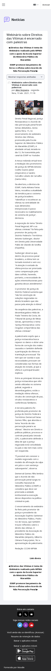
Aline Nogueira (22, 90)
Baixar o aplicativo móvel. (25, 640)
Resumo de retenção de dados (25, 636)
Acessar (46, 4)
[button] (36, 4)
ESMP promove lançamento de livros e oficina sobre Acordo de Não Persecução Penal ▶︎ (25, 67)
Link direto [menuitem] (35, 558)
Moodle (20, 667)
